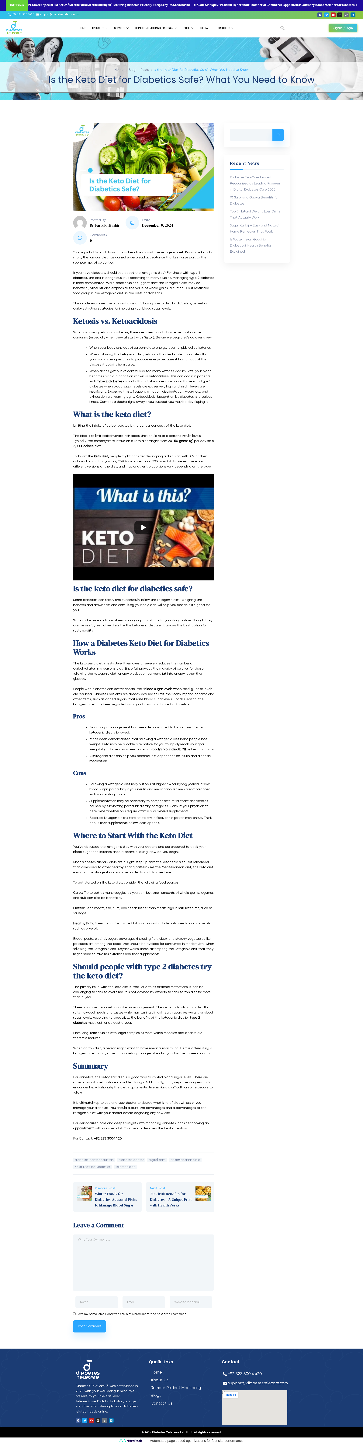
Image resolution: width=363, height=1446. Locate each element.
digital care (157, 1160)
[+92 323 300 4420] (22, 14)
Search (278, 135)
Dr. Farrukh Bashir (105, 225)
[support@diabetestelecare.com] (58, 14)
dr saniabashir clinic (185, 1160)
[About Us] (182, 1380)
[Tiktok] (346, 14)
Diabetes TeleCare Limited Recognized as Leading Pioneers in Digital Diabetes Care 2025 (255, 183)
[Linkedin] (353, 14)
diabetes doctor (131, 1160)
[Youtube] (333, 14)
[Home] (182, 1372)
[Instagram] (339, 14)
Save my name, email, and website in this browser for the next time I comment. (132, 1314)
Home (82, 28)
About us (98, 28)
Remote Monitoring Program (154, 28)
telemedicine (126, 1167)
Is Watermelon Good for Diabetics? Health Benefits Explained (250, 245)
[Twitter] (326, 14)
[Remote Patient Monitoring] (182, 1388)
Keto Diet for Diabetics (93, 1167)
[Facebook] (319, 14)
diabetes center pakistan (94, 1160)
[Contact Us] (182, 1403)
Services (119, 28)
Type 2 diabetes (109, 381)
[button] (282, 29)
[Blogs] (182, 1396)
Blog (187, 28)
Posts (144, 70)
